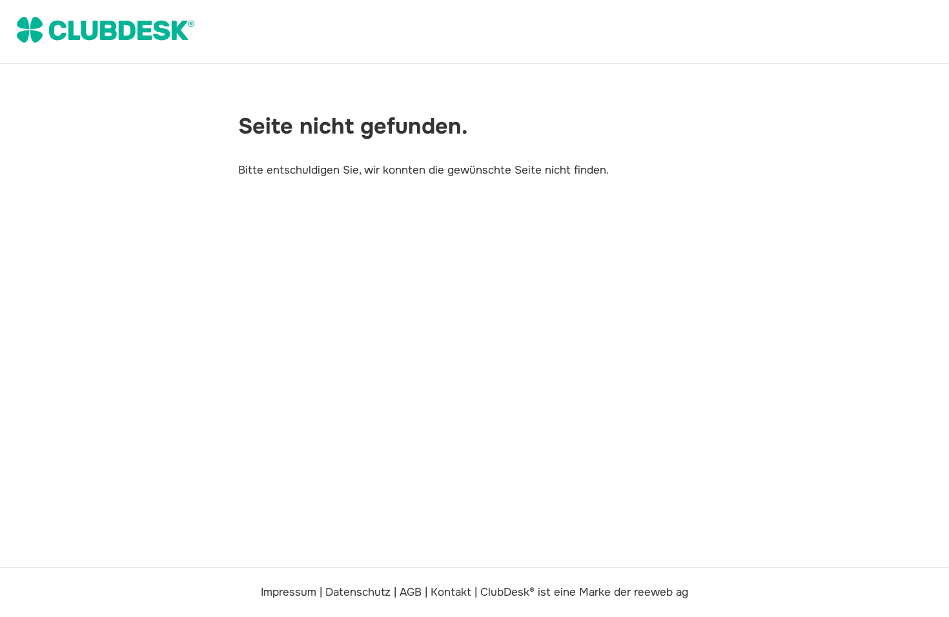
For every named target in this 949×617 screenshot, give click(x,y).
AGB (411, 592)
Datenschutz (358, 592)
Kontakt (451, 592)
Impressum (288, 592)
